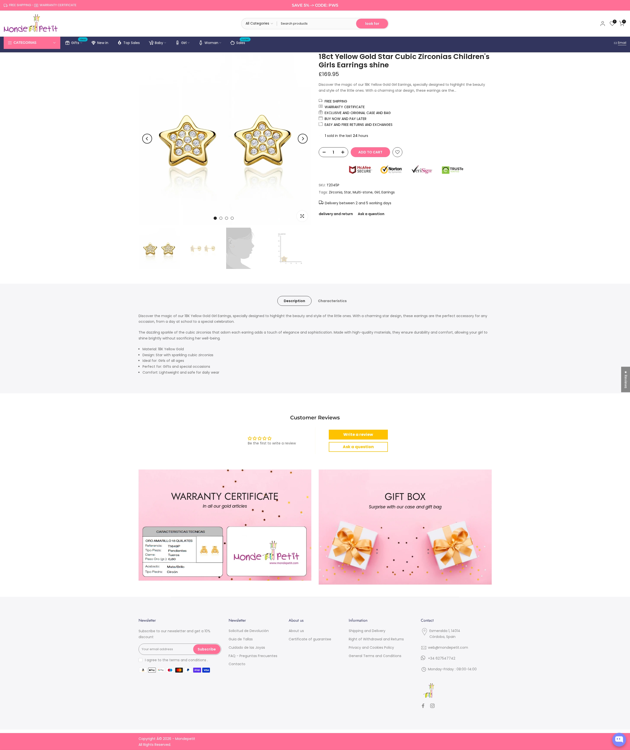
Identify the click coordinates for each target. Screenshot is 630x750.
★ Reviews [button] (625, 379)
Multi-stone (363, 192)
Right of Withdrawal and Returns (376, 639)
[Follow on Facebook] (423, 706)
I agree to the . (176, 660)
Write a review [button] (358, 434)
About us (296, 630)
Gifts (78, 42)
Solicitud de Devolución (249, 630)
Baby (159, 42)
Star (347, 192)
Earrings (388, 192)
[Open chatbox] (619, 740)
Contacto (237, 664)
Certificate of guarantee (310, 639)
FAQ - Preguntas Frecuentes (253, 655)
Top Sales (131, 42)
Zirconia (335, 192)
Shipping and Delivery (367, 630)
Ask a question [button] (358, 447)
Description (294, 300)
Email (622, 43)
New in (102, 42)
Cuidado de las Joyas (247, 647)
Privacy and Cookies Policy (371, 647)
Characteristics (332, 300)
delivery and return (336, 213)
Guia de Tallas (241, 639)
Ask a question (371, 213)
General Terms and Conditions (375, 655)
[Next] (303, 139)
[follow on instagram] (432, 706)
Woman (211, 42)
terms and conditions (187, 660)
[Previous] (147, 139)
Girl (184, 42)
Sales (242, 42)
